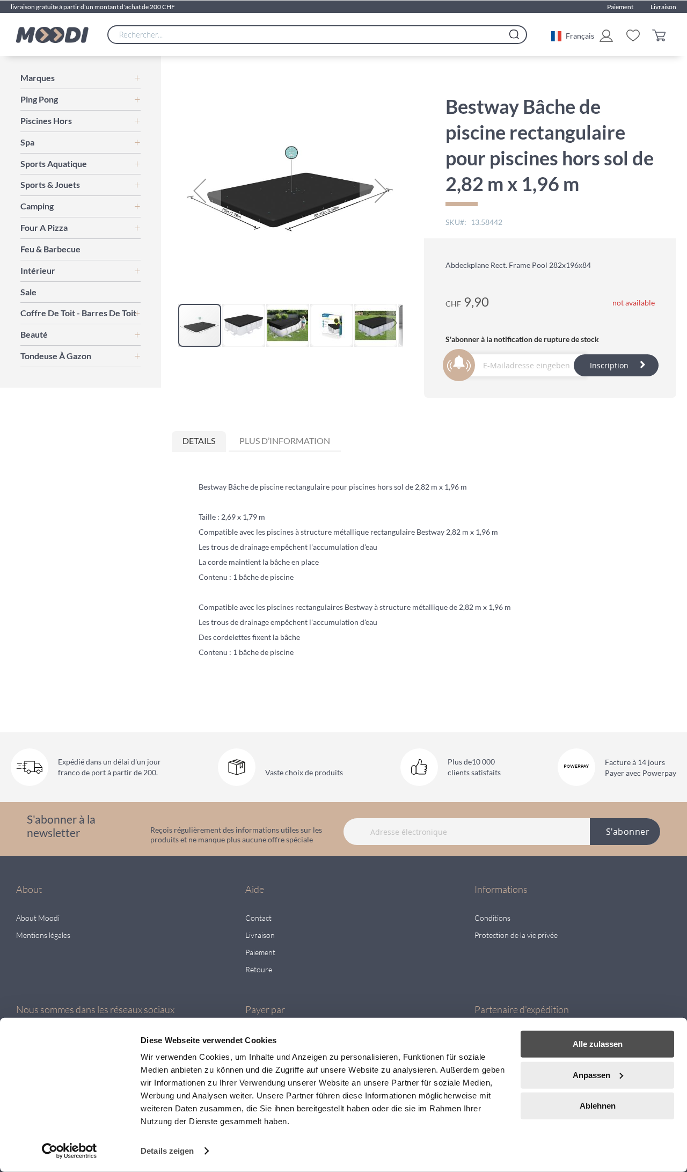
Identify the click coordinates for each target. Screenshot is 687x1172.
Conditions (492, 917)
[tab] (199, 441)
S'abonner (628, 832)
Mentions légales (43, 935)
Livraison (663, 7)
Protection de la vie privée (516, 935)
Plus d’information (284, 440)
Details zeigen (167, 1150)
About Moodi (38, 917)
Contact (258, 917)
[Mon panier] (661, 34)
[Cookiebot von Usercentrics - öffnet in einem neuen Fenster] (69, 1151)
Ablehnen (598, 1105)
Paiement (620, 7)
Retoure (258, 969)
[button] (572, 34)
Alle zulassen (598, 1044)
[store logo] (52, 35)
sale (28, 292)
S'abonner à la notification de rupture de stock (522, 339)
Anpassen (591, 1074)
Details (198, 440)
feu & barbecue (50, 249)
